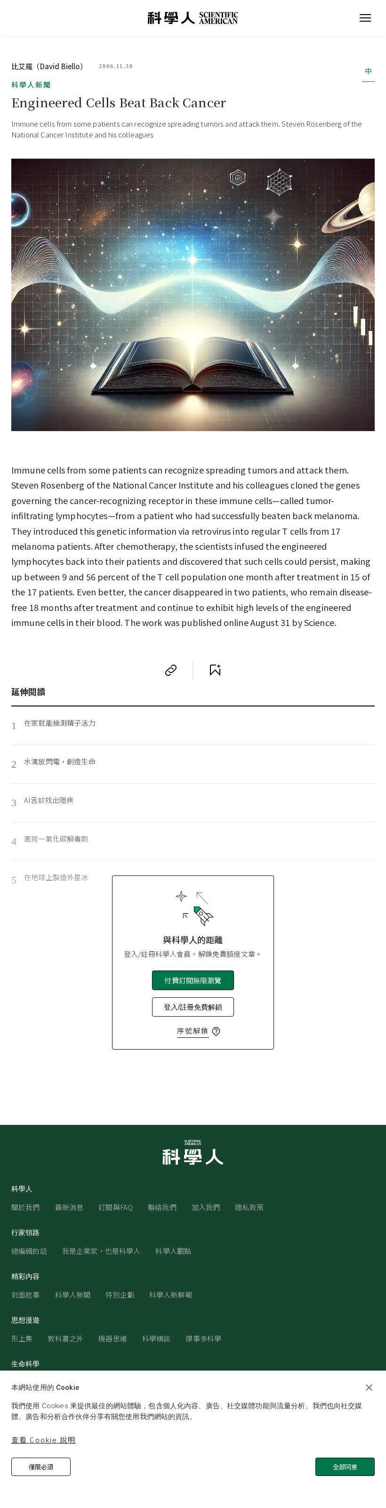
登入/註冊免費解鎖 (193, 1007)
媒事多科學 (203, 1338)
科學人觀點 (173, 1251)
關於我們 (25, 1207)
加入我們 (206, 1207)
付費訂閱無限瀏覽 (192, 980)
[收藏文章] (215, 670)
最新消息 (69, 1207)
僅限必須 (41, 1466)
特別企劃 (119, 1294)
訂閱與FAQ (115, 1207)
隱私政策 (249, 1207)
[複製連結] (170, 670)
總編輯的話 (29, 1251)
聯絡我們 (162, 1207)
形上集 (21, 1338)
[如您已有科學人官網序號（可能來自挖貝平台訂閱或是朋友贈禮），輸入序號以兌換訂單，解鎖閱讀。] (216, 1031)
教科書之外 (65, 1338)
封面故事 (25, 1294)
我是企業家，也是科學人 (101, 1251)
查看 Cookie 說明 (43, 1439)
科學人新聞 (31, 84)
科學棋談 (156, 1338)
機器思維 (112, 1338)
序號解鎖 (193, 1030)
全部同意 (345, 1466)
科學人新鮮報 (170, 1294)
